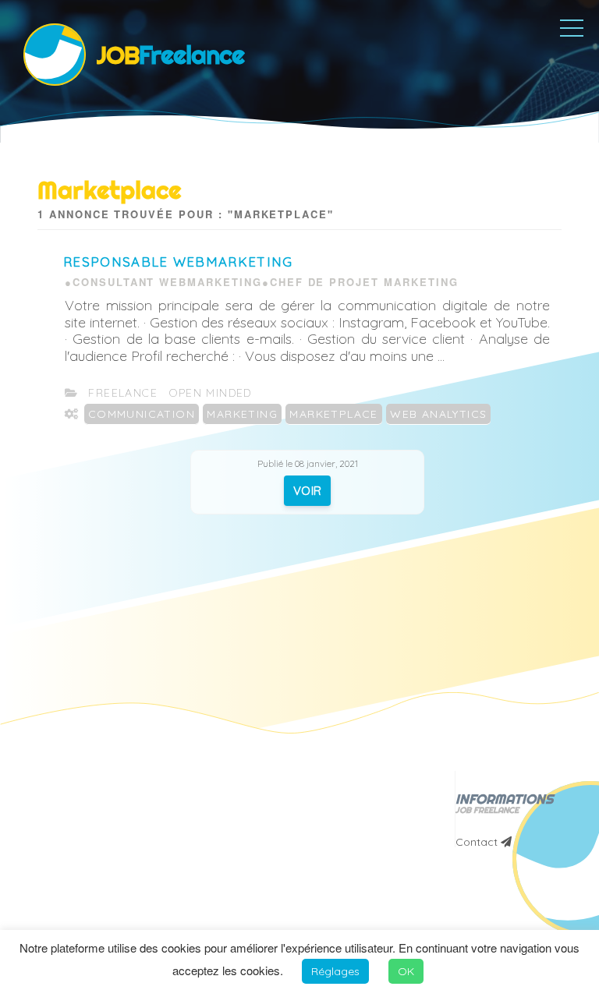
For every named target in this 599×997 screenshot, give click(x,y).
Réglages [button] (335, 971)
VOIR (307, 490)
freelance (123, 393)
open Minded (210, 393)
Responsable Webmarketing (178, 261)
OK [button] (406, 971)
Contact (478, 842)
